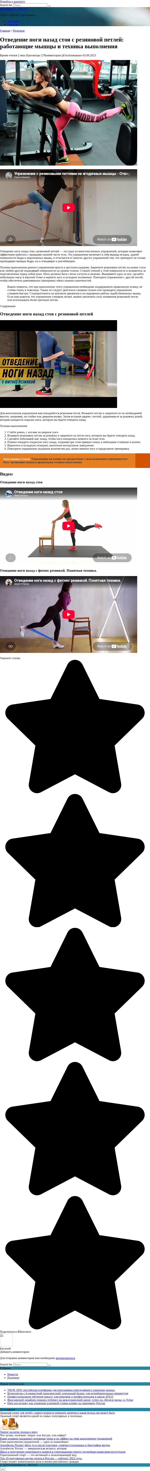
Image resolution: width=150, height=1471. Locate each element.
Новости (12, 24)
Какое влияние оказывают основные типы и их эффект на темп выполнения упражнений (56, 1438)
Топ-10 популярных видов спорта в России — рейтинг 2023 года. (41, 1458)
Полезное (13, 21)
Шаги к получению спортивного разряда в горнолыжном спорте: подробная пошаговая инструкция (62, 1451)
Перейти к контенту (12, 1)
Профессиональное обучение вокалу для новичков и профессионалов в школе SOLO (60, 1396)
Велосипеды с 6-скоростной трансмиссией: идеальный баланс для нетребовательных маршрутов (67, 1393)
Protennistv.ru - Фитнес (14, 8)
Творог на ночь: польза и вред (19, 1431)
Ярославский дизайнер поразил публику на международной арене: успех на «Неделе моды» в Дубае (70, 1399)
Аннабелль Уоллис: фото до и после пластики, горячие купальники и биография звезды (55, 1445)
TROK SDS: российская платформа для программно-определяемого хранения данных (61, 1390)
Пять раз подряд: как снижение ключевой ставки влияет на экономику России (56, 1403)
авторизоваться (65, 1358)
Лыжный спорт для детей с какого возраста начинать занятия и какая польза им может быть (57, 1412)
